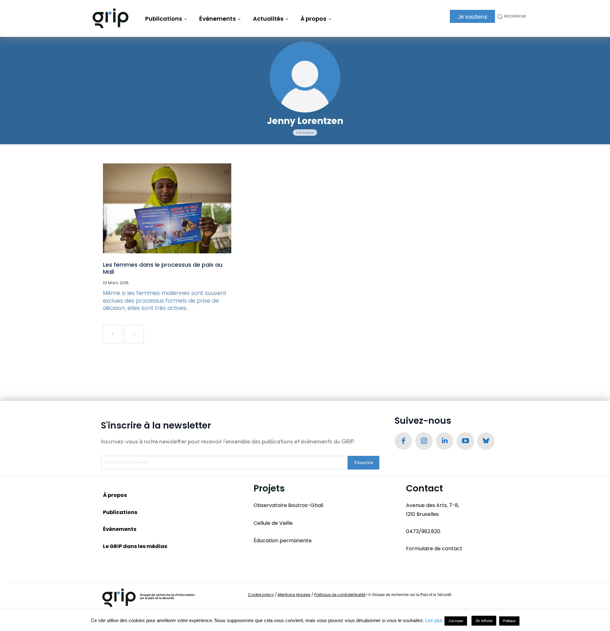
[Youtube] (465, 441)
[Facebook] (403, 441)
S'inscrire (363, 462)
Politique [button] (509, 621)
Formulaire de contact (434, 548)
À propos (115, 495)
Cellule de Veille (273, 523)
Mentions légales (294, 594)
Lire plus (434, 620)
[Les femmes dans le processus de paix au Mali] (167, 208)
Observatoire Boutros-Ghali (288, 505)
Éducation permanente (283, 540)
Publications (120, 512)
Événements (119, 529)
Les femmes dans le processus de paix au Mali (162, 268)
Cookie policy (261, 594)
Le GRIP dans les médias (135, 546)
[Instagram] (424, 441)
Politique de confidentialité (339, 594)
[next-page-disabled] (134, 334)
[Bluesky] (486, 441)
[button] (510, 16)
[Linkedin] (444, 441)
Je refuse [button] (483, 620)
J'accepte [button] (455, 621)
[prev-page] (112, 334)
